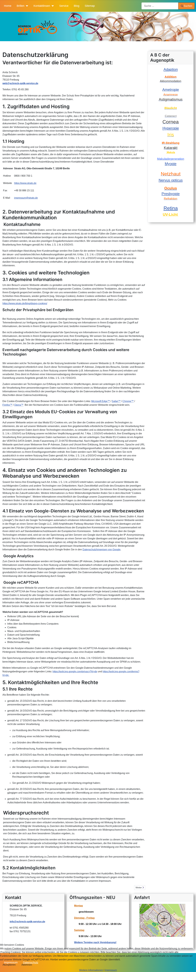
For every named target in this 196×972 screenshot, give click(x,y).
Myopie (170, 164)
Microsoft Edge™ (100, 401)
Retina (171, 208)
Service (63, 5)
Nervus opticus (171, 180)
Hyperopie (170, 128)
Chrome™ (128, 401)
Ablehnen (26, 964)
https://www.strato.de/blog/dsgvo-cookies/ (24, 303)
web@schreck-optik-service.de (20, 83)
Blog (76, 5)
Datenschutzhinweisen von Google (102, 549)
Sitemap (90, 5)
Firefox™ (7, 405)
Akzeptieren (9, 964)
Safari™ (116, 401)
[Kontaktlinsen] (52, 6)
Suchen (188, 6)
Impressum (111, 970)
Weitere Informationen (91, 970)
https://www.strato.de (25, 183)
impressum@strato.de (26, 198)
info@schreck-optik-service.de (27, 921)
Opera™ (18, 405)
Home (7, 5)
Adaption (171, 69)
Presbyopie (171, 194)
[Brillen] (26, 6)
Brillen (20, 5)
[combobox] (159, 5)
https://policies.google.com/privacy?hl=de (75, 671)
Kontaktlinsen (42, 5)
